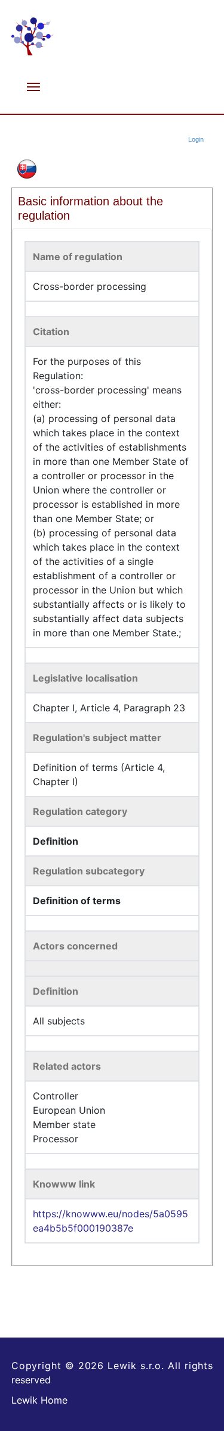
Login (196, 139)
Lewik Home (39, 1400)
